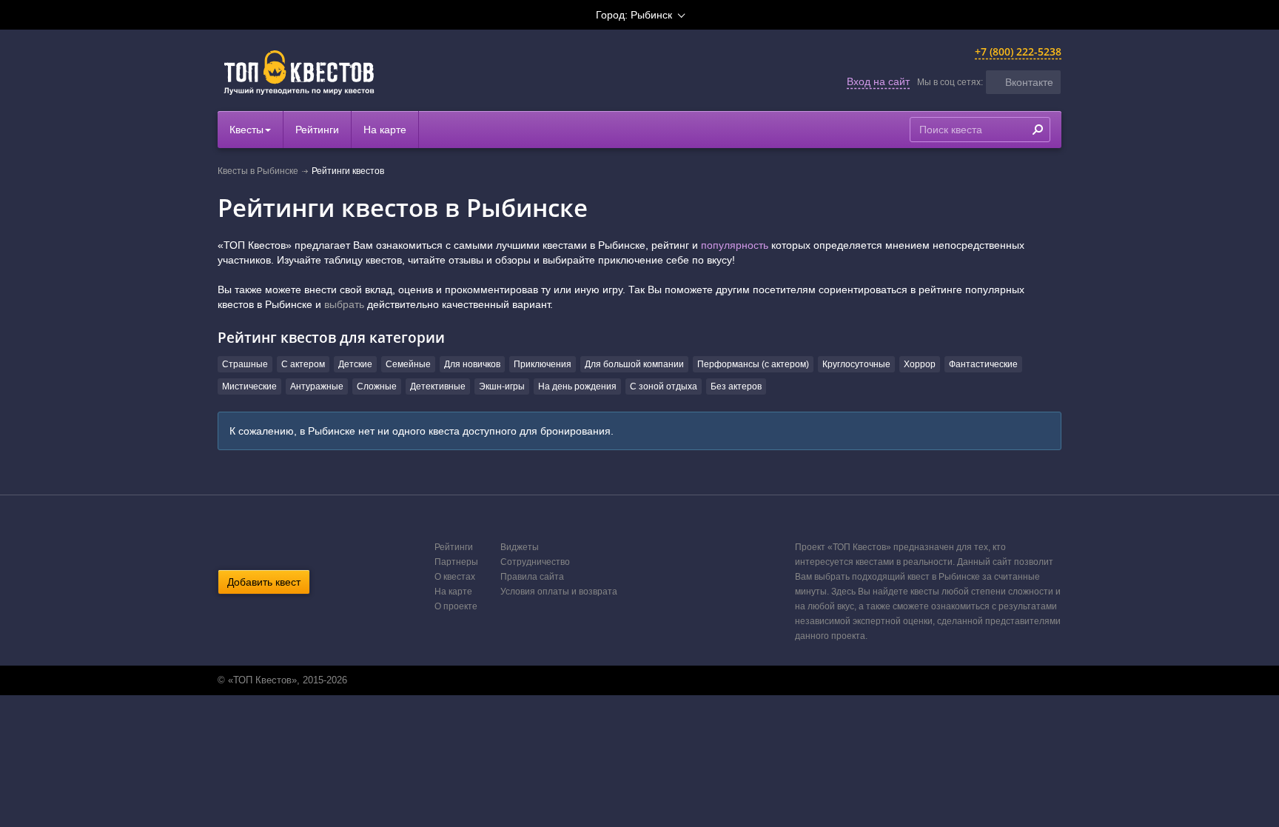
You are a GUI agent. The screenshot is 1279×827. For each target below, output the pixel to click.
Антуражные (316, 386)
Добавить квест (264, 582)
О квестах (454, 577)
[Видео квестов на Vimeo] (653, 680)
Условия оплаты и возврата (558, 591)
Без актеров (736, 386)
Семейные (408, 364)
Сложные (377, 386)
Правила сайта (532, 577)
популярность (734, 245)
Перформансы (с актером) (753, 364)
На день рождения (577, 386)
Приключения (542, 364)
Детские (355, 364)
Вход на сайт (878, 81)
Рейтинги (317, 129)
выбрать (344, 304)
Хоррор (920, 364)
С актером (303, 364)
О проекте (455, 606)
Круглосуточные (856, 364)
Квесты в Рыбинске (258, 171)
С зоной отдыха (663, 386)
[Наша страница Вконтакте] (622, 680)
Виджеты (519, 547)
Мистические (249, 386)
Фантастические (983, 364)
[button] (1023, 82)
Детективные (438, 386)
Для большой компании (634, 364)
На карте (384, 129)
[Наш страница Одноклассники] (638, 680)
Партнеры (456, 562)
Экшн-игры (502, 386)
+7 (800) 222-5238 (1018, 51)
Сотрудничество (535, 562)
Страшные (245, 364)
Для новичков (472, 364)
